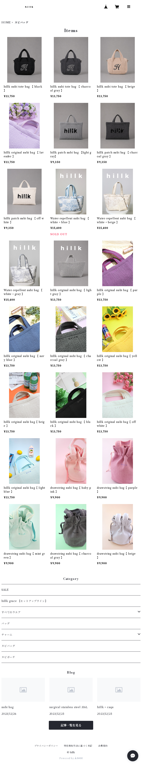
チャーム (6, 634)
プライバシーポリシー (46, 745)
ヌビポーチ (8, 657)
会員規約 (103, 745)
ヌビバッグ (8, 646)
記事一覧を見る (71, 725)
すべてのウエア (11, 612)
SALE (5, 589)
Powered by (67, 758)
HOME (6, 22)
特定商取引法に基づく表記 (78, 745)
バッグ (5, 623)
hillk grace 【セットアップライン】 (24, 601)
